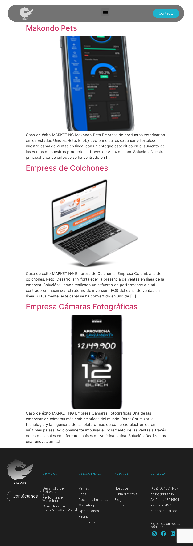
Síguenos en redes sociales (165, 525)
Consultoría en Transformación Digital (60, 507)
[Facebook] (163, 534)
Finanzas (85, 516)
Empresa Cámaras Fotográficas (81, 306)
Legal (83, 494)
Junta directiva (125, 494)
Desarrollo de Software (53, 490)
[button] (105, 12)
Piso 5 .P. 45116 (161, 505)
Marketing (86, 505)
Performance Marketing (53, 498)
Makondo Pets (51, 28)
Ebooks (120, 505)
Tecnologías (88, 522)
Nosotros (121, 488)
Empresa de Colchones (67, 168)
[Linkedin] (173, 534)
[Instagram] (154, 534)
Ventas (84, 488)
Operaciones (89, 511)
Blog (117, 500)
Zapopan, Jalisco (163, 511)
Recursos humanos (93, 500)
